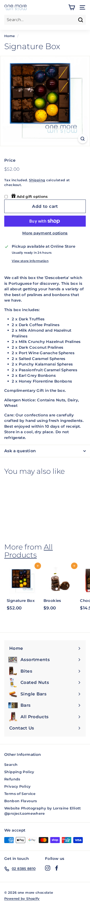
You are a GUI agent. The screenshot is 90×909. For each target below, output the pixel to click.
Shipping (37, 180)
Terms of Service (20, 793)
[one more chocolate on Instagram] (47, 868)
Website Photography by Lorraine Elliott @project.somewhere (42, 811)
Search (11, 764)
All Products (28, 550)
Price (10, 160)
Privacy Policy (17, 786)
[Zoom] (82, 138)
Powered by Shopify (22, 898)
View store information (30, 261)
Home (9, 36)
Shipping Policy (19, 772)
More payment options (45, 233)
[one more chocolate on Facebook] (56, 868)
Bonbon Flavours (20, 801)
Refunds (12, 779)
